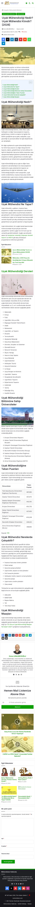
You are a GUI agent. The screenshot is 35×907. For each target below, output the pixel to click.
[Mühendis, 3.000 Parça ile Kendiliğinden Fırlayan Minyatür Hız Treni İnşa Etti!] (6, 260)
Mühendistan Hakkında (10, 904)
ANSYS (10, 237)
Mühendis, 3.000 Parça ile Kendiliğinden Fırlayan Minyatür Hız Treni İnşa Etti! (23, 260)
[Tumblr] (13, 635)
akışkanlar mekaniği (14, 235)
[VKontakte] (23, 635)
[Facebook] (3, 635)
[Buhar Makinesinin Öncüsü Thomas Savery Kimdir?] (9, 772)
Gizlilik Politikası (22, 904)
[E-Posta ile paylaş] (3, 638)
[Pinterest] (16, 635)
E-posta (4, 846)
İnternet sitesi (5, 853)
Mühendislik (20, 14)
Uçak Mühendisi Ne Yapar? (11, 87)
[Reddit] (20, 635)
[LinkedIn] (9, 635)
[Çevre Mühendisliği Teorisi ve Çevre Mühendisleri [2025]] (6, 252)
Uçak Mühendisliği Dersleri (11, 89)
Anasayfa (5, 10)
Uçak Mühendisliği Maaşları (11, 97)
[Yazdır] (6, 638)
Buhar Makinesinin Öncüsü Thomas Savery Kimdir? (9, 779)
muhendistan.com (18, 898)
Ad (2, 838)
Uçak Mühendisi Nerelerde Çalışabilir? (15, 95)
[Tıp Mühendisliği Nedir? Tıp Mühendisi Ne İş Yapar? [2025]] (9, 790)
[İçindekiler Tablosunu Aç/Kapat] (30, 82)
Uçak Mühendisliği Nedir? (11, 84)
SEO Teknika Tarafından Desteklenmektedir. (18, 901)
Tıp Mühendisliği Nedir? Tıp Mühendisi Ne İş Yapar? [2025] (9, 798)
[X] (6, 635)
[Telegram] (30, 635)
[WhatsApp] (26, 635)
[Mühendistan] (11, 3)
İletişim (30, 904)
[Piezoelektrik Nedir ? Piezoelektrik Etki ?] (26, 790)
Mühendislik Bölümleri (15, 10)
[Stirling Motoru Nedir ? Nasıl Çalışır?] (26, 772)
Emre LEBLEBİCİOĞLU (8, 29)
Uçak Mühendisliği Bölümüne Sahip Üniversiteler (18, 91)
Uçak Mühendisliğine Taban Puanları (14, 93)
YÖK (8, 533)
